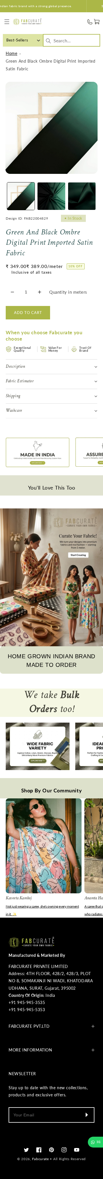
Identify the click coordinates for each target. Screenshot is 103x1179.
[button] (6, 22)
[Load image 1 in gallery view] (21, 196)
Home (11, 53)
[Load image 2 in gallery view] (51, 196)
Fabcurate (40, 1159)
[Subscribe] (86, 1115)
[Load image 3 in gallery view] (82, 196)
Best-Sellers (17, 40)
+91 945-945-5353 (27, 1009)
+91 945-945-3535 (27, 1002)
